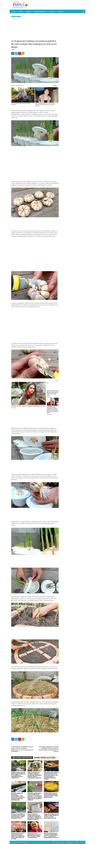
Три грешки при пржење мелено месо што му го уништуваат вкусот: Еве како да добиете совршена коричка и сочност (51, 776)
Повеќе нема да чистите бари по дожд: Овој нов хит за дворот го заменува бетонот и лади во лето (18, 775)
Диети (21, 11)
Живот (29, 831)
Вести (14, 11)
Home (12, 15)
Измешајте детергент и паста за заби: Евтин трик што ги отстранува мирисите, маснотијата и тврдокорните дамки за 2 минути (35, 796)
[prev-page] (56, 757)
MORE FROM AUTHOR (44, 758)
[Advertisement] (35, 28)
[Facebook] (12, 53)
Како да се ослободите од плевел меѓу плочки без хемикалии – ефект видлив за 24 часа (18, 816)
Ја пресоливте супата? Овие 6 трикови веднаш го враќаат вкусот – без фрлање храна (51, 795)
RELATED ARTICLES (22, 758)
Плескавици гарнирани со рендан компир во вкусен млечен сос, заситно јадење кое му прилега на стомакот (48, 749)
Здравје (28, 11)
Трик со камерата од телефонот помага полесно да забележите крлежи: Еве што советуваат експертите (35, 775)
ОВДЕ (24, 705)
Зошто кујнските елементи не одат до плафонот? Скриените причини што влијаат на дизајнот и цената (35, 816)
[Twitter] (16, 53)
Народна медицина (40, 11)
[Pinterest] (19, 53)
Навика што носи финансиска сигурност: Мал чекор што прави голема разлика (34, 835)
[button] (83, 11)
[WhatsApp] (22, 53)
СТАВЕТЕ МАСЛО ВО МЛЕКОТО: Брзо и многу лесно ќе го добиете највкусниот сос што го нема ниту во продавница (22, 749)
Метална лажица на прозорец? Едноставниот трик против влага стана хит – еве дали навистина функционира (18, 796)
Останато (60, 11)
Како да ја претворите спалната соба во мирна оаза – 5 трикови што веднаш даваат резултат (51, 835)
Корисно (23, 15)
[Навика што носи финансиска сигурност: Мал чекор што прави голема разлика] (35, 826)
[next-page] (58, 757)
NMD (13, 49)
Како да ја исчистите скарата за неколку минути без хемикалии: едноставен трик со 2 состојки (18, 836)
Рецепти (51, 11)
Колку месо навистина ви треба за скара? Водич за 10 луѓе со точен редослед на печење (51, 816)
